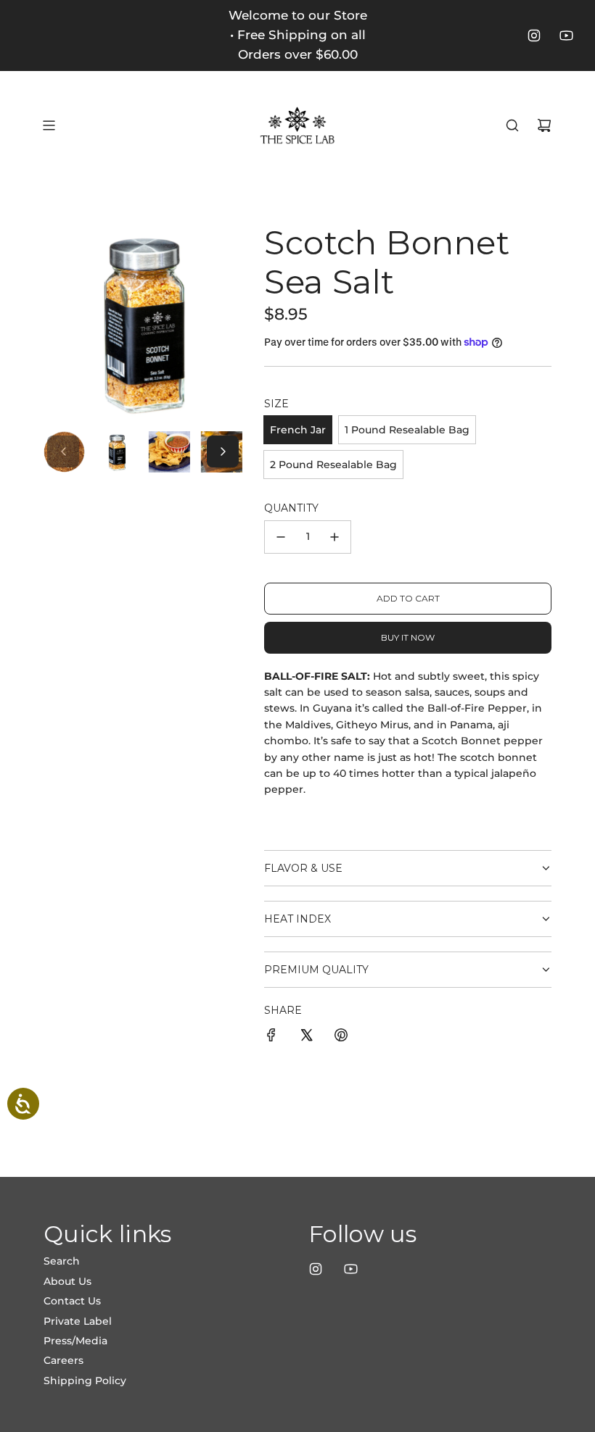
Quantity (291, 508)
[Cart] (544, 125)
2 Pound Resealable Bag (333, 464)
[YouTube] (566, 35)
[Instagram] (534, 35)
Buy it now (408, 637)
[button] (63, 451)
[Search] (512, 125)
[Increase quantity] (334, 537)
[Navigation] (49, 125)
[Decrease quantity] (281, 537)
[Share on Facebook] (271, 1037)
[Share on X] (306, 1037)
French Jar (298, 429)
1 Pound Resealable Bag (407, 429)
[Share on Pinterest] (341, 1037)
